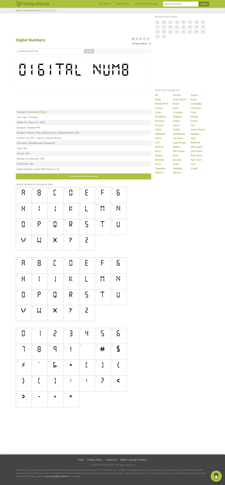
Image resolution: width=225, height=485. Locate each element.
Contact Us (111, 459)
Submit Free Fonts (146, 3)
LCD (157, 142)
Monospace (196, 146)
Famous (159, 125)
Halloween (160, 134)
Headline (195, 134)
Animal (194, 95)
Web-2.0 (159, 172)
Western (177, 172)
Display (194, 116)
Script (176, 164)
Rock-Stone (197, 155)
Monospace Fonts (31, 10)
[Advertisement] (83, 26)
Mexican (159, 146)
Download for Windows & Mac (83, 176)
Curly (193, 112)
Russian (177, 160)
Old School (196, 151)
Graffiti (176, 129)
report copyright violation (56, 476)
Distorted (159, 121)
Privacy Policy (94, 459)
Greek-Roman (198, 129)
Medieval (195, 142)
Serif (193, 164)
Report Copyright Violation (133, 459)
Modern (177, 146)
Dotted (176, 121)
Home (19, 10)
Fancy (176, 125)
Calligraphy (196, 103)
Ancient (177, 95)
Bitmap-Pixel (161, 103)
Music (158, 151)
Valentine (177, 168)
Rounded (159, 160)
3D (156, 95)
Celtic (176, 108)
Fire (193, 125)
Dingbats (177, 116)
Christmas (196, 108)
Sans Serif (196, 160)
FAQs (81, 459)
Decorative (160, 116)
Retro (175, 155)
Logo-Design (179, 142)
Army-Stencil (179, 99)
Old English (179, 151)
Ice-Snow (177, 138)
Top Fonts (104, 3)
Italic (193, 138)
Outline (158, 155)
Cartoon (159, 108)
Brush (176, 103)
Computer (178, 112)
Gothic (158, 129)
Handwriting (179, 134)
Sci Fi (158, 164)
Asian (194, 99)
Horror (158, 138)
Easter (194, 121)
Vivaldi (194, 168)
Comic (158, 112)
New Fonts (123, 3)
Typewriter (160, 168)
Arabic (158, 99)
